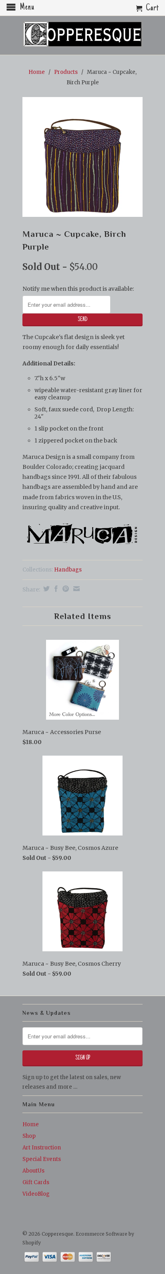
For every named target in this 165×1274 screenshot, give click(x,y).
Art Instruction (41, 1147)
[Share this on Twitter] (45, 588)
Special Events (41, 1159)
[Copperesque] (82, 35)
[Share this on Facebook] (55, 588)
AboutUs (33, 1170)
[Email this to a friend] (75, 588)
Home (30, 1124)
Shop (29, 1136)
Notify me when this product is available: (78, 288)
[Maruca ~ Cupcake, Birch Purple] (82, 157)
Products (66, 72)
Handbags (68, 569)
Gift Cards (35, 1182)
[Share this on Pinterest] (64, 588)
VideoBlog (36, 1194)
